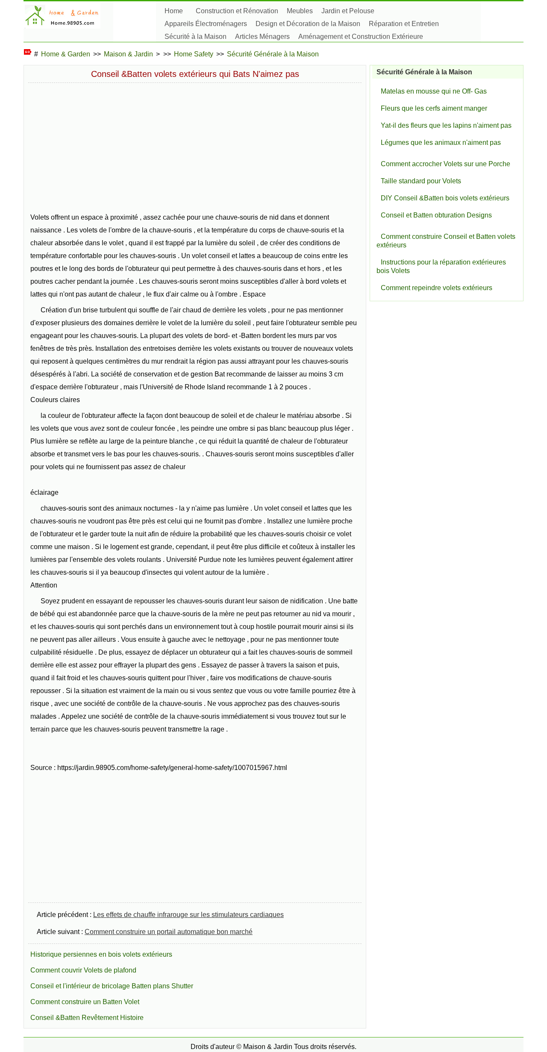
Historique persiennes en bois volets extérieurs (101, 954)
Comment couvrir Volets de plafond (83, 970)
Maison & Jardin (128, 54)
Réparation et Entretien (404, 23)
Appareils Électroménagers (206, 23)
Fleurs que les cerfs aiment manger (434, 108)
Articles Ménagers (262, 36)
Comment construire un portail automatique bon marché (169, 931)
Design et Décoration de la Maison (308, 23)
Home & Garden (65, 54)
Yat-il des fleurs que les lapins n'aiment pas (446, 125)
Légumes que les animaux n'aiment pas (441, 142)
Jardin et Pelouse (347, 11)
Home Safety (193, 54)
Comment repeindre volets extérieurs (436, 287)
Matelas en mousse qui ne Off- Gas (434, 91)
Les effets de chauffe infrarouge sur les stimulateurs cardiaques (188, 914)
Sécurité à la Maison (195, 36)
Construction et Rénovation (237, 11)
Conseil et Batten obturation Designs (436, 215)
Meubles (300, 11)
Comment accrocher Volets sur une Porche (445, 163)
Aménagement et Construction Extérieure (360, 36)
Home (174, 11)
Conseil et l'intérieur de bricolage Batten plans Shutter (111, 986)
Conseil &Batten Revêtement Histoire (87, 1017)
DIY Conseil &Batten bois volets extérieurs (445, 198)
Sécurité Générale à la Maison (273, 54)
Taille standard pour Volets (421, 181)
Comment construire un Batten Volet (84, 1001)
